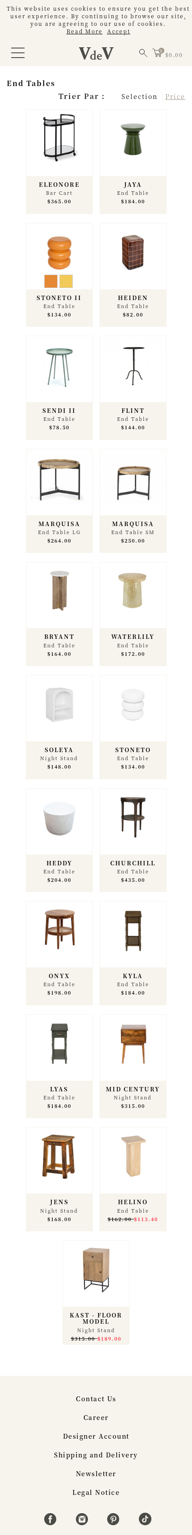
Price (175, 96)
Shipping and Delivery (96, 1454)
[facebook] (51, 1522)
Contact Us (96, 1398)
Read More (85, 31)
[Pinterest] (114, 1522)
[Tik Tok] (145, 1522)
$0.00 (174, 54)
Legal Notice (96, 1492)
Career (96, 1417)
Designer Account (96, 1436)
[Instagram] (83, 1522)
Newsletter (96, 1473)
